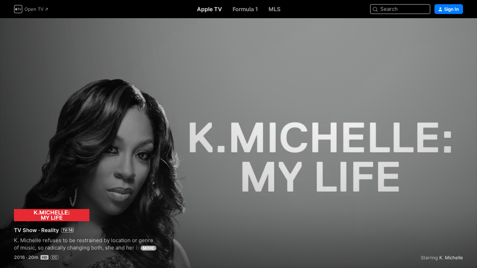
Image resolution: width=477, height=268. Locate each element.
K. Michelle (451, 257)
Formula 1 (245, 9)
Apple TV (209, 9)
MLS (274, 9)
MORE (148, 248)
